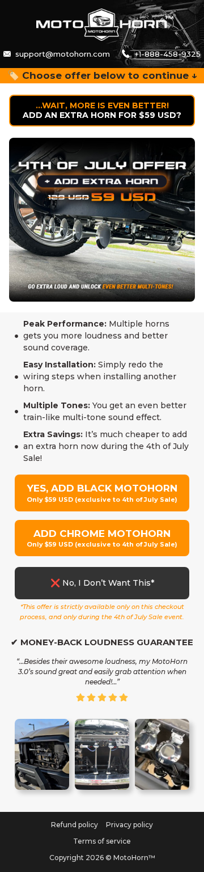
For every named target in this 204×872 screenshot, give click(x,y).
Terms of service (102, 841)
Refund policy (74, 824)
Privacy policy (129, 824)
